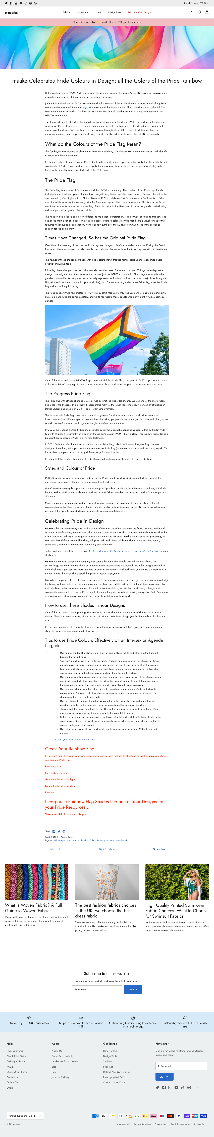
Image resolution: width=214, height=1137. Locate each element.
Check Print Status (16, 1056)
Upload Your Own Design (116, 1072)
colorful (53, 840)
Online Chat (13, 1082)
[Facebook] (11, 3)
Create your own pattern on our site (74, 739)
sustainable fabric (122, 840)
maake (17, 1124)
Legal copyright (123, 1123)
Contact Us (12, 1077)
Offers (10, 1088)
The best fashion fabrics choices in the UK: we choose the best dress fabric (105, 910)
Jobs (54, 1072)
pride (111, 840)
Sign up (133, 989)
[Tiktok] (25, 3)
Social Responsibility (63, 1056)
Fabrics (66, 12)
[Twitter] (6, 3)
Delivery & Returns (17, 1061)
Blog (54, 1067)
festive (99, 840)
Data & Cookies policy (180, 1123)
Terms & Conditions (142, 1123)
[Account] (191, 12)
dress (69, 840)
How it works (110, 1051)
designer (61, 840)
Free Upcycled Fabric (114, 1077)
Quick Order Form (17, 1072)
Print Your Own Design (139, 12)
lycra (106, 840)
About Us (57, 1051)
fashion (93, 840)
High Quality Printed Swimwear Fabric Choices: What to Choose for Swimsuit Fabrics (176, 910)
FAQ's (10, 1067)
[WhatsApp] (35, 3)
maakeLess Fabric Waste (65, 1061)
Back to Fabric (107, 849)
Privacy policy (161, 1123)
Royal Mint (87, 107)
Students (107, 1061)
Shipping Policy (200, 1123)
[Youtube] (21, 3)
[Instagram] (16, 3)
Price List (108, 1067)
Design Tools (114, 12)
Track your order (15, 1051)
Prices (98, 12)
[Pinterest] (30, 3)
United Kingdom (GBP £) (195, 3)
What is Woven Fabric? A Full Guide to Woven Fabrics (33, 908)
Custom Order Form (114, 1082)
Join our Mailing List (62, 1077)
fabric (86, 840)
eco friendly (77, 840)
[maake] (11, 12)
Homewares (83, 12)
